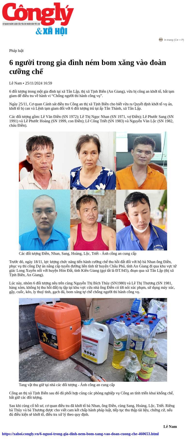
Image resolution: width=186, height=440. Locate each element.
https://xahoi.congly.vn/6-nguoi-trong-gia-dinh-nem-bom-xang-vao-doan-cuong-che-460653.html (80, 434)
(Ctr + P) (174, 39)
